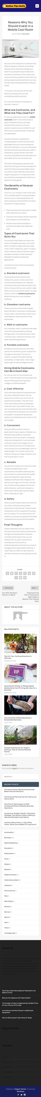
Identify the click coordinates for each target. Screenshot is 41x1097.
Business (25, 34)
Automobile (8, 832)
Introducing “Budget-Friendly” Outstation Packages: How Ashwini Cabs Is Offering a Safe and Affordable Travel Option (19, 815)
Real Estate (8, 901)
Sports (6, 917)
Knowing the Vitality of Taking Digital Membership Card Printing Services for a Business (20, 688)
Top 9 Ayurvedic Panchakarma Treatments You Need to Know (19, 992)
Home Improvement (11, 880)
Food (6, 859)
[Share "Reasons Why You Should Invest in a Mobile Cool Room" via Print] (25, 578)
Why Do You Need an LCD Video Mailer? (16, 998)
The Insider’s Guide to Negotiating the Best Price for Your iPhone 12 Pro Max (20, 1004)
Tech (6, 922)
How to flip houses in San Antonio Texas (17, 1018)
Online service (9, 891)
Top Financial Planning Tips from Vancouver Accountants (20, 798)
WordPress (20, 1091)
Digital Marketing (10, 843)
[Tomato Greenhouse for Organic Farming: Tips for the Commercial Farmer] (20, 735)
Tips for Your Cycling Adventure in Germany (18, 657)
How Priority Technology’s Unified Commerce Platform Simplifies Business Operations (19, 806)
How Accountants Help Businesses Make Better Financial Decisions (19, 790)
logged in (15, 768)
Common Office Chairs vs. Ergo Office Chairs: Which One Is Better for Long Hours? (20, 823)
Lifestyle (7, 885)
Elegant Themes (20, 1089)
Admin (25, 613)
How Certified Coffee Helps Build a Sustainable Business (17, 719)
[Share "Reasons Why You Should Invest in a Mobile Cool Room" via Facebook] (7, 573)
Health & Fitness (10, 875)
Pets (6, 896)
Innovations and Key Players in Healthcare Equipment (17, 1011)
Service (7, 912)
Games (6, 864)
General (7, 869)
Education (8, 848)
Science (7, 906)
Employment (9, 853)
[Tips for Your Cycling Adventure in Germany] (20, 643)
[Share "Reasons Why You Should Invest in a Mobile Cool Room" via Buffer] (33, 573)
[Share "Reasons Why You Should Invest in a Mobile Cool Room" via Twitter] (12, 573)
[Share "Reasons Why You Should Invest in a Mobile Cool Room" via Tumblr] (20, 573)
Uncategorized (9, 933)
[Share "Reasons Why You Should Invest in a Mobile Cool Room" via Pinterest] (25, 573)
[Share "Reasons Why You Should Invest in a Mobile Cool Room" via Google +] (16, 573)
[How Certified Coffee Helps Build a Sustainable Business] (20, 705)
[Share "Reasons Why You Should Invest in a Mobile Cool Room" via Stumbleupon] (16, 578)
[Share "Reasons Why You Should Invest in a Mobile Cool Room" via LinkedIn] (29, 573)
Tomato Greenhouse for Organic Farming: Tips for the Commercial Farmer (17, 750)
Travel (6, 928)
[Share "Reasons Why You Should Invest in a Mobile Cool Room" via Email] (20, 578)
